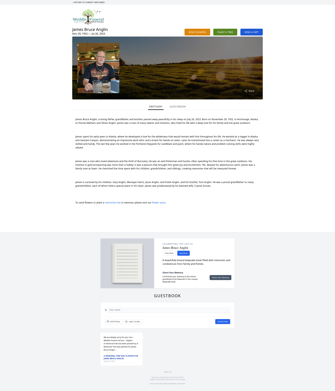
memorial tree (113, 202)
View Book (169, 253)
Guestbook (178, 106)
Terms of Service (175, 379)
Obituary (155, 106)
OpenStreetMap (170, 383)
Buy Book (184, 253)
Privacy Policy (160, 379)
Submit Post (222, 321)
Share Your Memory (220, 277)
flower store (158, 202)
